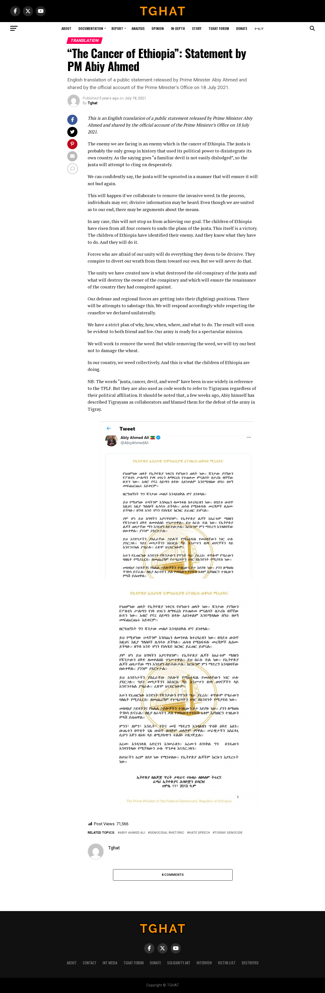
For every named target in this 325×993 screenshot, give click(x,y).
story (196, 28)
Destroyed (250, 962)
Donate (241, 28)
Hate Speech (199, 832)
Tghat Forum (218, 28)
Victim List (227, 962)
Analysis (138, 28)
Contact (89, 962)
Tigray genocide (228, 832)
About (66, 28)
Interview (204, 962)
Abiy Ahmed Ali (132, 832)
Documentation (90, 28)
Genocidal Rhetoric (167, 832)
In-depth (178, 28)
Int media (110, 962)
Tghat (93, 103)
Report (117, 28)
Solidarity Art (178, 962)
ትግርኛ (259, 28)
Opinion (158, 28)
